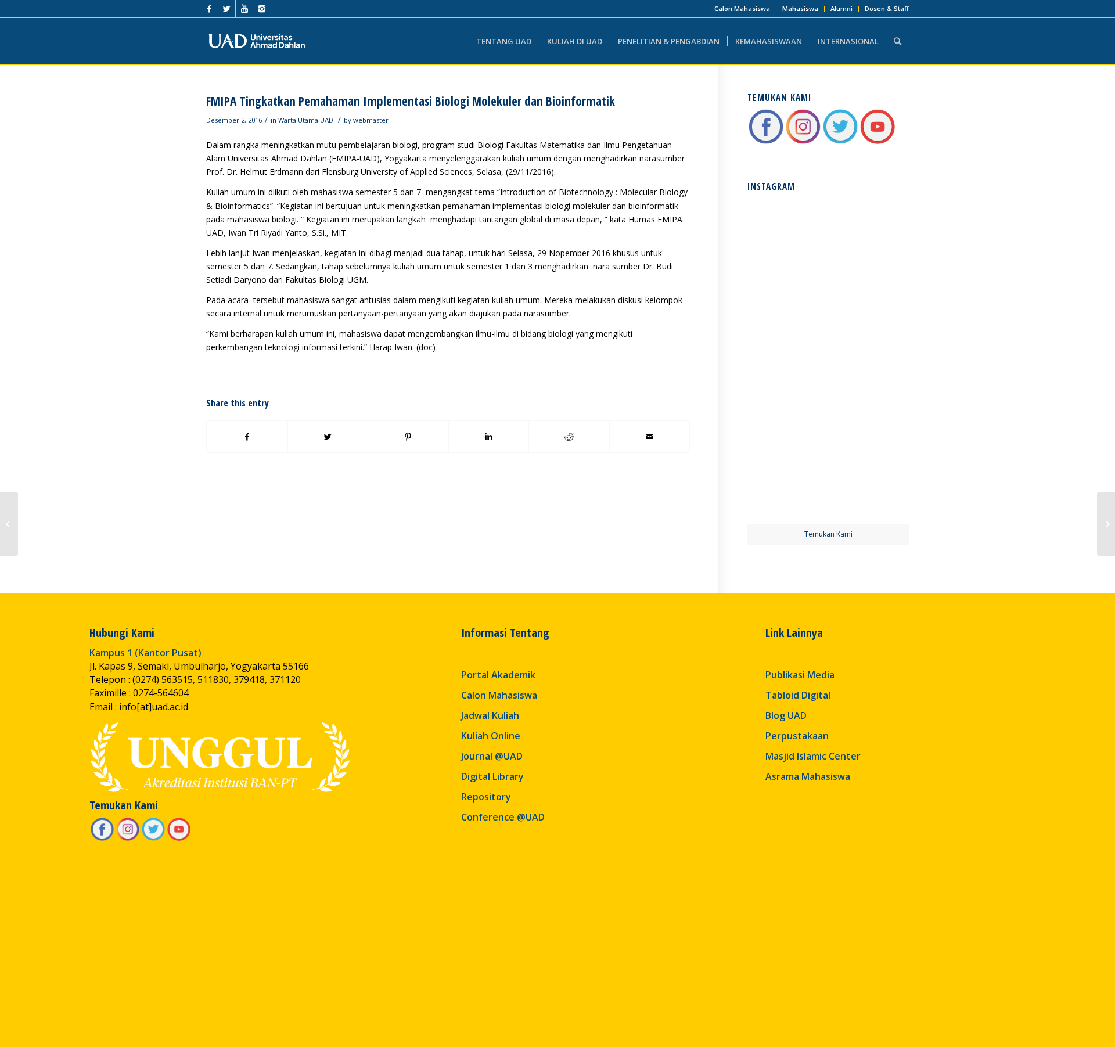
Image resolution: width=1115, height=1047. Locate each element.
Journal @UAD (492, 756)
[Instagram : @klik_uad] (803, 141)
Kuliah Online (490, 735)
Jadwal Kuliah (490, 715)
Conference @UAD (503, 817)
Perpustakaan (797, 735)
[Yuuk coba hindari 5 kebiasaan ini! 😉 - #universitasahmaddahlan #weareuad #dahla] (786, 318)
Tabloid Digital (797, 695)
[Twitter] (226, 8)
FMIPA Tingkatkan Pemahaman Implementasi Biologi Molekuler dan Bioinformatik (410, 101)
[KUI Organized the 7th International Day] (1106, 524)
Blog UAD (786, 715)
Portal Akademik (498, 674)
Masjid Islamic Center (813, 756)
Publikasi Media (800, 674)
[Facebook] (209, 8)
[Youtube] (244, 8)
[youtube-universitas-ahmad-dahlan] (877, 141)
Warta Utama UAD (305, 120)
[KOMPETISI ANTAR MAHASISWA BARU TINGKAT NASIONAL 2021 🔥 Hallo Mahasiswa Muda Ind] (869, 401)
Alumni (841, 8)
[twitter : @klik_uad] (840, 141)
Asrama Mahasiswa (807, 776)
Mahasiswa (800, 8)
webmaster (371, 120)
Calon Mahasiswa (742, 8)
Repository (486, 796)
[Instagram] (262, 8)
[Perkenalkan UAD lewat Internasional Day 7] (9, 524)
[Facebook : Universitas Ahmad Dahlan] (766, 141)
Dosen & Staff (887, 8)
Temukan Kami (828, 534)
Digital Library (492, 776)
